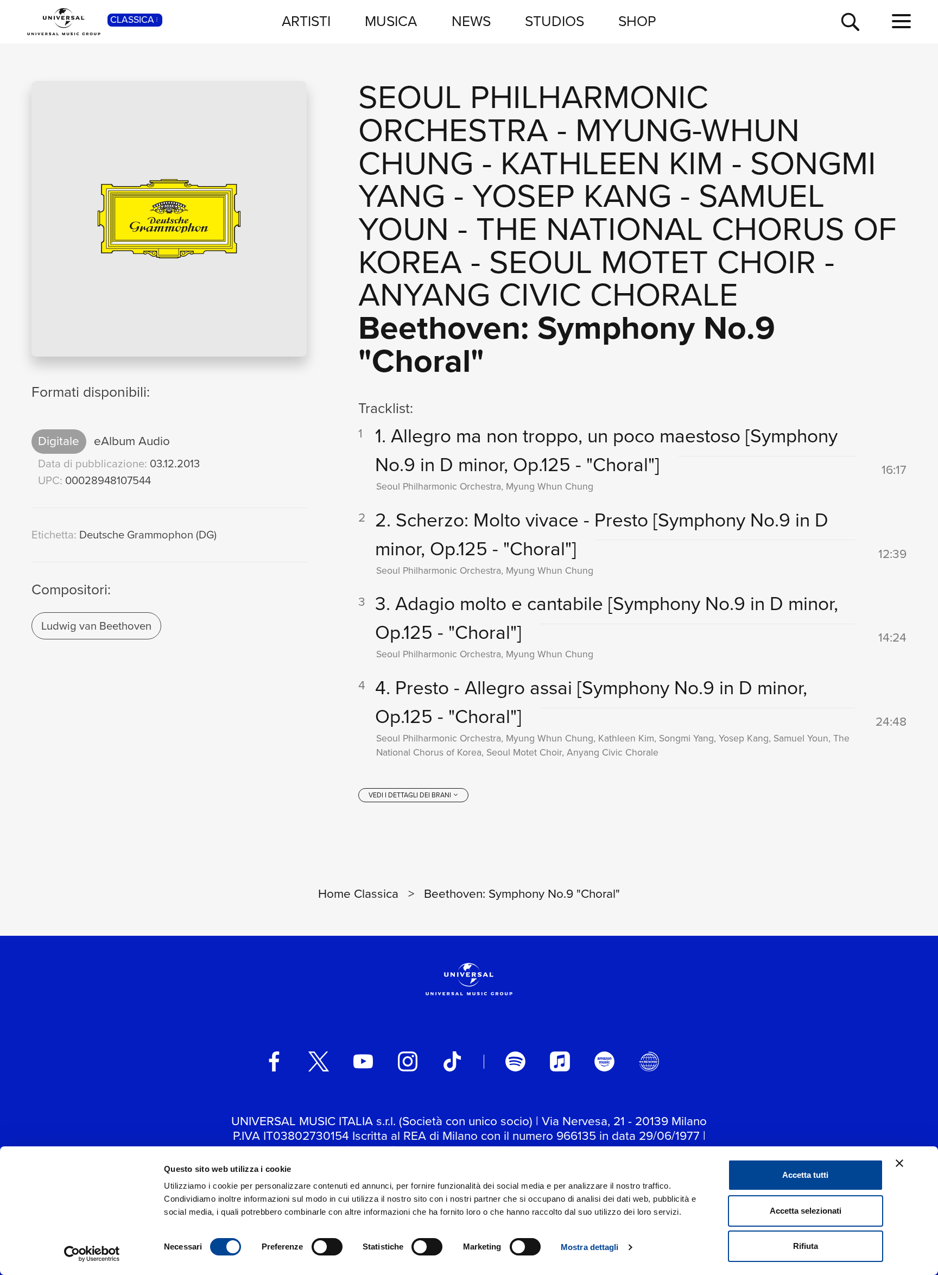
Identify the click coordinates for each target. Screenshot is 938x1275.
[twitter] (319, 1061)
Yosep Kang (571, 196)
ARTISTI (306, 21)
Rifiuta (805, 1246)
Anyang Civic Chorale (548, 294)
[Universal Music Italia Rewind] (649, 1061)
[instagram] (408, 1061)
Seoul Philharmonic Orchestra (533, 113)
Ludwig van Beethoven (96, 626)
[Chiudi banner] (899, 1163)
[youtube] (363, 1061)
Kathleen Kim (611, 163)
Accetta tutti (805, 1174)
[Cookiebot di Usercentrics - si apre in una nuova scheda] (92, 1254)
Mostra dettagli (590, 1247)
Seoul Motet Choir (652, 262)
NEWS (471, 21)
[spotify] (515, 1061)
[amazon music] (604, 1061)
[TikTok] (452, 1061)
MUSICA (391, 21)
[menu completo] (901, 21)
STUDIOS (554, 21)
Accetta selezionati (805, 1210)
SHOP (637, 21)
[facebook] (274, 1061)
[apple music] (560, 1061)
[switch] (327, 1246)
